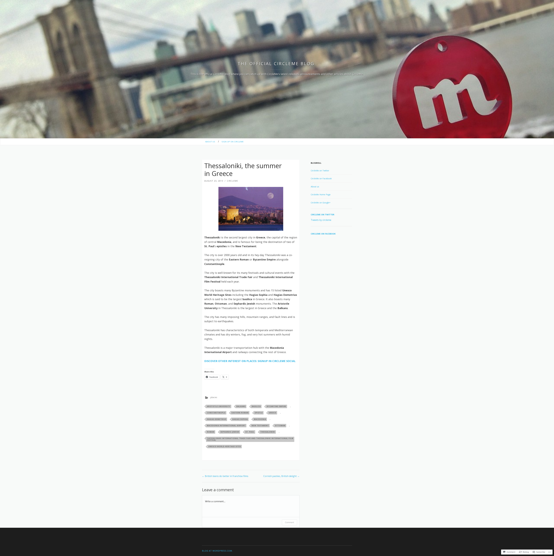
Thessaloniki (267, 432)
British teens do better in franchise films (225, 476)
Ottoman (280, 425)
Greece (272, 412)
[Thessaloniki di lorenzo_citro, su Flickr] (250, 209)
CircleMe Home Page (321, 194)
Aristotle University (218, 406)
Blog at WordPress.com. (217, 550)
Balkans (241, 406)
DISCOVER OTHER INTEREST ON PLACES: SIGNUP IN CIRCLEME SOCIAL (250, 361)
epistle (259, 412)
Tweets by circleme (321, 220)
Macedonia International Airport (226, 425)
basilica (256, 406)
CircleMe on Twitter (320, 170)
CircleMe (232, 180)
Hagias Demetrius (216, 419)
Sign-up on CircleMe (233, 141)
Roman (210, 432)
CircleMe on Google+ (321, 202)
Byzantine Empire (276, 406)
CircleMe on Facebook (321, 178)
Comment (289, 522)
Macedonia (260, 419)
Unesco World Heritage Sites (224, 446)
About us (210, 141)
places (213, 397)
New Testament (260, 425)
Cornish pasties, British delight (281, 476)
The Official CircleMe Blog (277, 63)
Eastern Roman (240, 412)
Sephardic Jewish (229, 432)
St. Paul (249, 432)
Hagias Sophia (240, 419)
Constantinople (216, 412)
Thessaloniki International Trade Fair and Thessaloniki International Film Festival (250, 439)
